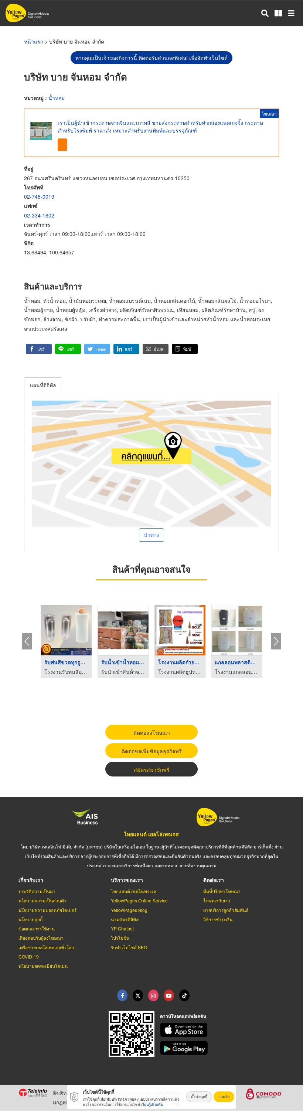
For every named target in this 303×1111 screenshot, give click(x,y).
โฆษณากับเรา (216, 900)
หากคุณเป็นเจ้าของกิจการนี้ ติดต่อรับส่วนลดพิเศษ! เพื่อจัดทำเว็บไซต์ (151, 57)
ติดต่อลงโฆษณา (151, 732)
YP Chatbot (122, 928)
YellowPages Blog (129, 910)
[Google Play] (222, 1048)
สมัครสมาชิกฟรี (152, 769)
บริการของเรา (127, 880)
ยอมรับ (223, 1096)
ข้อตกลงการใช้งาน (36, 928)
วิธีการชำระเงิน (217, 919)
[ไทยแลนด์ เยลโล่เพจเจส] (138, 995)
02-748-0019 (39, 196)
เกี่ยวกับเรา (30, 880)
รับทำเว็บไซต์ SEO (129, 947)
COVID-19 (28, 956)
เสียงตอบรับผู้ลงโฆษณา (41, 938)
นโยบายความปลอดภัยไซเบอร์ (47, 910)
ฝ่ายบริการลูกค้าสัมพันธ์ (225, 910)
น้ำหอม (56, 98)
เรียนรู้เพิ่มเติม (152, 1104)
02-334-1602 (39, 215)
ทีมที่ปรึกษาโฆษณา (222, 891)
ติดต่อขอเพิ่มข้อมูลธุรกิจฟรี (152, 751)
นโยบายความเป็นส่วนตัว (42, 900)
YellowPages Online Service (139, 900)
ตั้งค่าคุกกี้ (199, 1096)
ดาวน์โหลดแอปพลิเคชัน (183, 1016)
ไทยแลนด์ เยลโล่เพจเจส (151, 834)
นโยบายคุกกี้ (30, 919)
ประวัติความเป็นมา (36, 891)
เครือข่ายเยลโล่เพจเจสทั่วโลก (46, 947)
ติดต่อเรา (213, 880)
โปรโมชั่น (120, 938)
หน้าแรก (33, 41)
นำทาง (151, 534)
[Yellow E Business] (122, 995)
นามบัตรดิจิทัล (125, 919)
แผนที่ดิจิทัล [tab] (43, 385)
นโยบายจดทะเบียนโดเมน (43, 966)
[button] (39, 349)
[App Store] (222, 1030)
